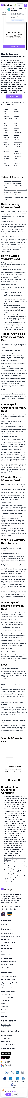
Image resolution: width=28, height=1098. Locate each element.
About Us (4, 924)
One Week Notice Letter (12, 811)
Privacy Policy (5, 1038)
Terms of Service (6, 1035)
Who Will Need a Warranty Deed (13, 192)
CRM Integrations (6, 958)
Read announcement (17, 20)
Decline (15, 1094)
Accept (8, 1094)
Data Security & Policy (8, 1044)
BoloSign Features (7, 997)
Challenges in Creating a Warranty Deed (15, 190)
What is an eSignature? (8, 976)
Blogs (3, 1003)
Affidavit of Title (9, 796)
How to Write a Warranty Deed (12, 183)
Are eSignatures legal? (8, 980)
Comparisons (5, 1000)
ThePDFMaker (5, 939)
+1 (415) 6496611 (5, 1024)
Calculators (4, 1016)
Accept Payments (6, 949)
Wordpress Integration (8, 961)
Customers (4, 1007)
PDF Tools (4, 1013)
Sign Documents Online (8, 933)
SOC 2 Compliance (7, 955)
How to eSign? (5, 994)
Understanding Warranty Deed (12, 181)
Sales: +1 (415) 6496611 (14, 1)
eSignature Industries (8, 991)
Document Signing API (8, 942)
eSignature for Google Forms (10, 936)
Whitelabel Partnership (8, 964)
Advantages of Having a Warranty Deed (15, 197)
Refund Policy (5, 1041)
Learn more (14, 1091)
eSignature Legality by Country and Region (12, 984)
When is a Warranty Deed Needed (13, 194)
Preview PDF (14, 46)
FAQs (5, 199)
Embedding (4, 945)
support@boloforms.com (13, 906)
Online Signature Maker (8, 1010)
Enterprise (4, 952)
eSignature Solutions (7, 988)
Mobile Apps (5, 967)
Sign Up (20, 5)
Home (3, 10)
